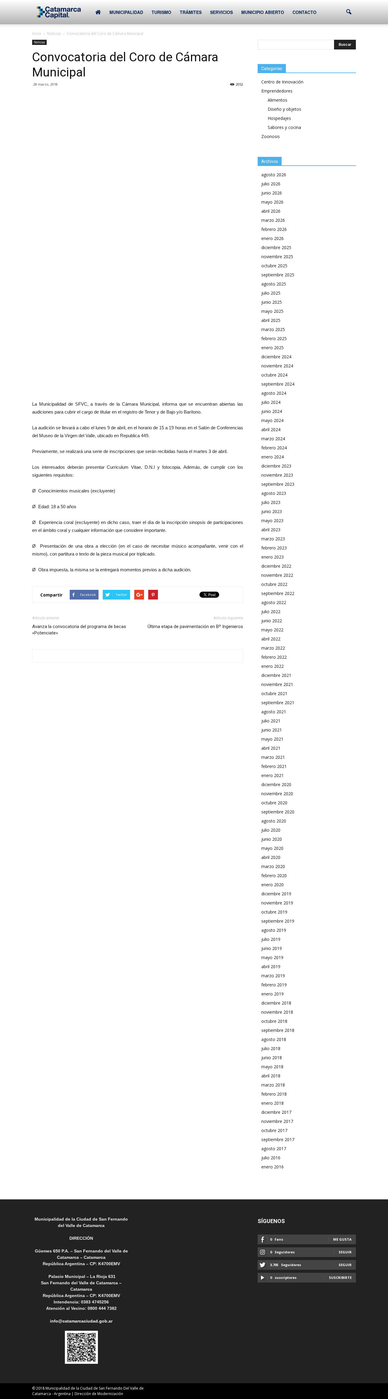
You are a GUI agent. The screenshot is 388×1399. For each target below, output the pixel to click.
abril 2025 (270, 320)
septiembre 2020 (277, 812)
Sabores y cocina (284, 127)
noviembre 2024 (277, 366)
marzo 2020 (273, 866)
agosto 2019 (273, 930)
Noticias (39, 42)
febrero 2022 (274, 657)
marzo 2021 (273, 757)
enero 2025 (272, 347)
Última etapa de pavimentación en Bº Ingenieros (195, 626)
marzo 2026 (273, 220)
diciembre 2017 (276, 1112)
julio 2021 (270, 721)
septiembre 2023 (277, 484)
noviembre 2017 (277, 1121)
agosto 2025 (273, 284)
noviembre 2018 (277, 1012)
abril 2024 (270, 429)
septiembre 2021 (277, 702)
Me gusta (342, 1239)
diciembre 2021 (276, 675)
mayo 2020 (272, 848)
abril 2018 (270, 1076)
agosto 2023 (273, 493)
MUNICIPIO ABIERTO (262, 12)
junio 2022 (271, 620)
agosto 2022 (273, 602)
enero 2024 (272, 457)
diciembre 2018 (276, 1003)
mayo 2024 (272, 420)
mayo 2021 (272, 739)
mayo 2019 (272, 957)
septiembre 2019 (277, 921)
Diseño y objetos (284, 109)
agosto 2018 (273, 1039)
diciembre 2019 (276, 894)
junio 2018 (271, 1057)
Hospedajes (279, 118)
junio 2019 (271, 948)
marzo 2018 (273, 1085)
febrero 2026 (274, 229)
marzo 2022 (273, 648)
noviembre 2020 (277, 793)
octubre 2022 (274, 584)
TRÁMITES (191, 12)
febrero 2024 (274, 448)
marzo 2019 (273, 975)
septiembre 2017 (277, 1139)
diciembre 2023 (276, 466)
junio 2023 (271, 511)
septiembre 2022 (277, 593)
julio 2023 (270, 502)
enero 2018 (272, 1103)
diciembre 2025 (276, 247)
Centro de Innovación (282, 82)
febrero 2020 (274, 875)
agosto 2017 (273, 1148)
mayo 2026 (272, 202)
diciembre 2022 (276, 566)
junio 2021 (271, 730)
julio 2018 (270, 1048)
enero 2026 (272, 238)
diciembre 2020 (276, 784)
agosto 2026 (273, 174)
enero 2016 (272, 1167)
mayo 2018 (272, 1067)
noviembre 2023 (277, 475)
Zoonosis (270, 136)
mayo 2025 (272, 311)
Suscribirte (340, 1277)
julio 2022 (270, 611)
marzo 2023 (273, 539)
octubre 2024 (274, 375)
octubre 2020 (274, 803)
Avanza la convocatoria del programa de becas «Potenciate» (79, 630)
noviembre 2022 (277, 575)
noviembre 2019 (277, 903)
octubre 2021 (274, 693)
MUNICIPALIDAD (126, 12)
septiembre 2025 (277, 275)
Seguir (345, 1252)
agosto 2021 (273, 712)
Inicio (36, 33)
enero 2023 (272, 557)
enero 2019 (272, 994)
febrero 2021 (274, 766)
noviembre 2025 (277, 256)
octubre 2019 (274, 912)
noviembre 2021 (277, 684)
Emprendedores (277, 91)
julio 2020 (270, 830)
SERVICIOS (221, 12)
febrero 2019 (274, 985)
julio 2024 (270, 402)
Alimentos (277, 100)
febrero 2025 (274, 338)
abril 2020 (270, 857)
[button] (348, 12)
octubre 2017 (274, 1130)
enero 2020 (272, 884)
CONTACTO (304, 12)
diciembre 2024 (276, 357)
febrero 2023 (274, 548)
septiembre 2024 (277, 384)
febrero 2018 (274, 1094)
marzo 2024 (273, 438)
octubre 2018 (274, 1021)
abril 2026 (270, 211)
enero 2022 (272, 666)
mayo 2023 (272, 520)
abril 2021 (270, 748)
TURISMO (161, 12)
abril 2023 (270, 529)
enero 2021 (272, 775)
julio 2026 (270, 184)
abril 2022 (270, 639)
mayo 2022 (272, 630)
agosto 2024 (273, 393)
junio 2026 (271, 193)
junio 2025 (271, 302)
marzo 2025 (273, 329)
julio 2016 (270, 1158)
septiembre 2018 (277, 1030)
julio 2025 (270, 293)
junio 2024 (271, 411)
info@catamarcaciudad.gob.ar (81, 1321)
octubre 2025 (274, 266)
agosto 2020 (273, 821)
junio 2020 (271, 839)
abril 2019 (270, 966)
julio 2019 (270, 939)
